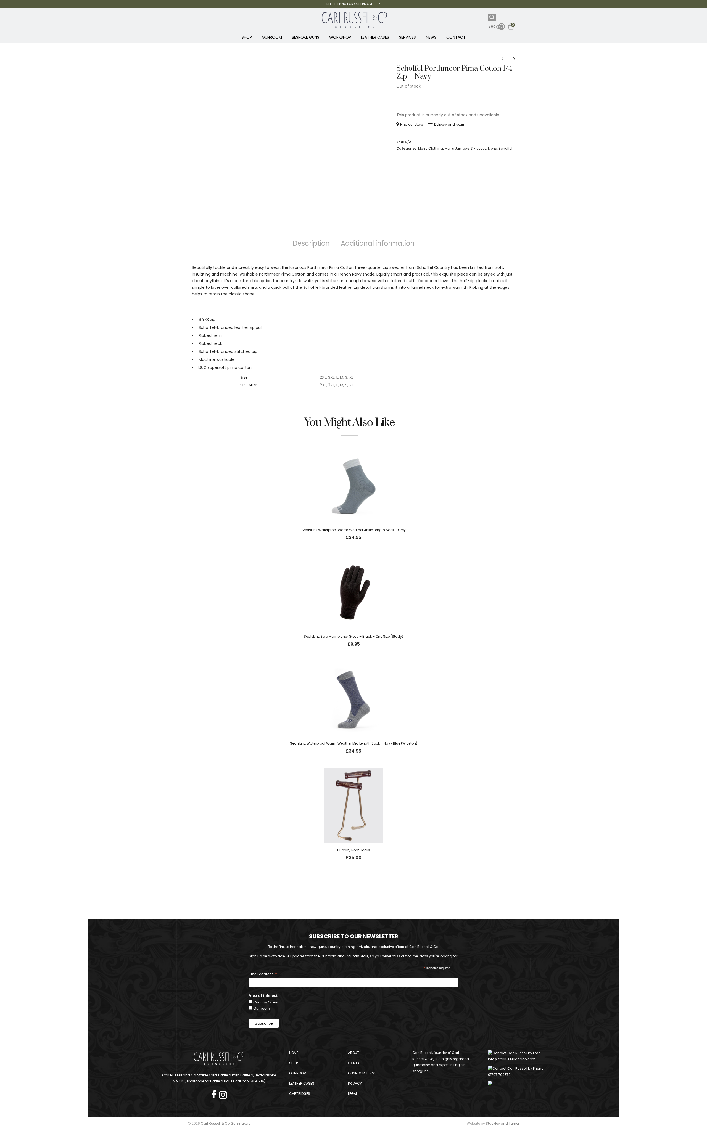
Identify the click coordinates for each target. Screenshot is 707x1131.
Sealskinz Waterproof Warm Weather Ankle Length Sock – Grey (354, 530)
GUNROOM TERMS (362, 1073)
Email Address (263, 974)
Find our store (411, 124)
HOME (293, 1052)
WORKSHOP (340, 37)
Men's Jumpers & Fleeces (465, 148)
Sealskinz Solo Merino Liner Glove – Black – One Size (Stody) (353, 636)
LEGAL (352, 1093)
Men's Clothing (430, 148)
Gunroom (261, 1008)
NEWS (431, 37)
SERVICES (407, 37)
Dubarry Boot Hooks (353, 850)
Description (311, 243)
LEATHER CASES (375, 37)
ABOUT (353, 1052)
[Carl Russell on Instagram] (223, 1093)
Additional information (378, 243)
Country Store (265, 1002)
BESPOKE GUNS (305, 37)
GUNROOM (272, 37)
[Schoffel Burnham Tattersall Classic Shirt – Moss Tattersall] (512, 58)
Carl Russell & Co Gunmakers (225, 1123)
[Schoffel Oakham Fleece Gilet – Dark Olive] (504, 58)
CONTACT (456, 37)
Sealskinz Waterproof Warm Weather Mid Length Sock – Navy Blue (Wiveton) (353, 743)
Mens (492, 148)
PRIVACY (355, 1083)
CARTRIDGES (299, 1093)
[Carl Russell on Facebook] (215, 1093)
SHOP (247, 37)
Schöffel (505, 148)
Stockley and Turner (502, 1123)
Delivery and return (449, 124)
